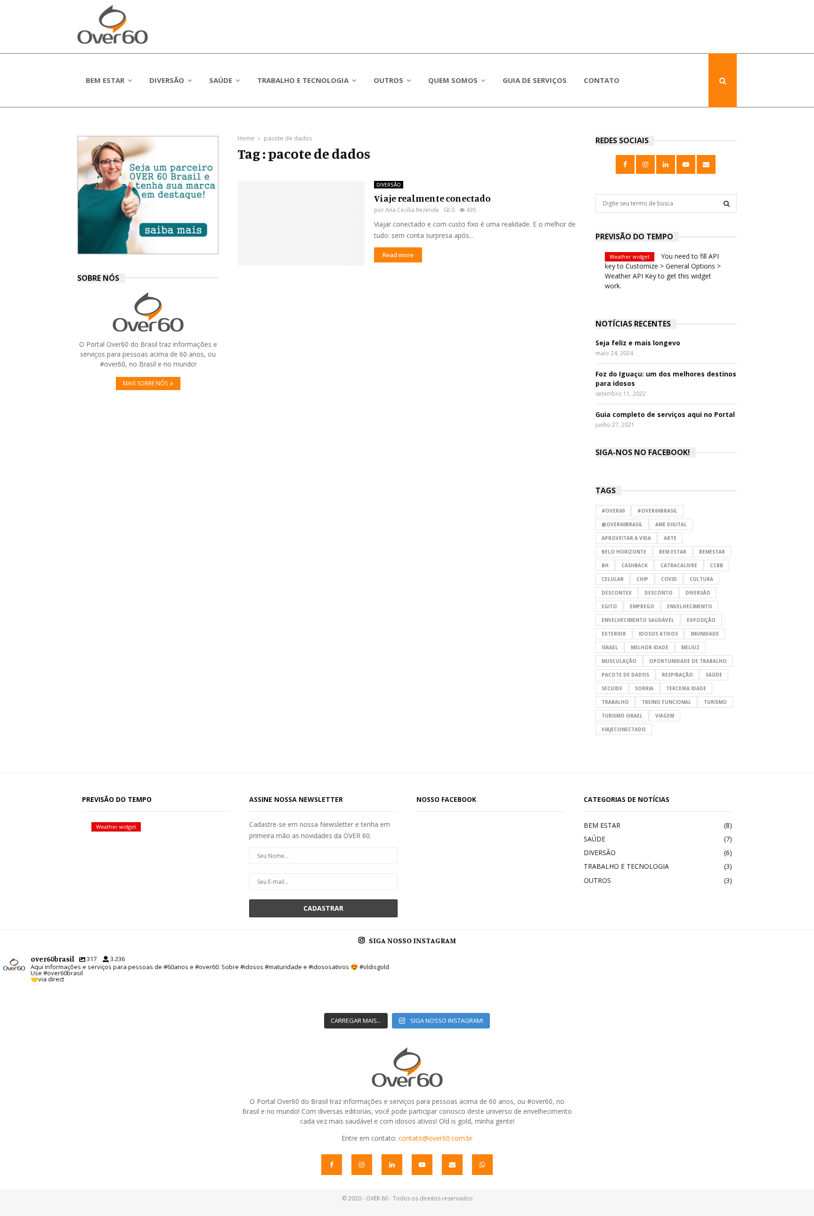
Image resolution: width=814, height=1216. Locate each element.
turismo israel (622, 715)
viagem (664, 715)
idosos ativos (658, 633)
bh (605, 565)
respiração (677, 674)
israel (610, 647)
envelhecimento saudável (638, 620)
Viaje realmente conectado (432, 198)
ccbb (716, 565)
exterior (614, 633)
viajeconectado (624, 729)
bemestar (712, 551)
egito (609, 606)
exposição (701, 620)
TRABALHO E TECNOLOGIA (303, 80)
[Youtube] (422, 1164)
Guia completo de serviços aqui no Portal (665, 414)
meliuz (690, 647)
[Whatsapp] (482, 1164)
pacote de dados (625, 674)
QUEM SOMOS (453, 80)
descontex (617, 592)
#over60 (613, 510)
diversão (697, 592)
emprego (642, 606)
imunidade (705, 633)
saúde (714, 674)
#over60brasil (657, 510)
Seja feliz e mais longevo (637, 342)
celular (613, 579)
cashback (634, 565)
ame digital (671, 524)
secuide (612, 688)
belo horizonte (624, 551)
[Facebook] (331, 1164)
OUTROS (388, 80)
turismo (715, 702)
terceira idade (686, 688)
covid (669, 579)
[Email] (452, 1164)
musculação (619, 661)
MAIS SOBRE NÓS (145, 383)
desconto (658, 592)
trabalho (615, 702)
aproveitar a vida (626, 538)
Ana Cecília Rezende (412, 210)
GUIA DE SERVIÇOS (535, 80)
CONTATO (601, 80)
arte (670, 538)
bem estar (672, 551)
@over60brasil (622, 524)
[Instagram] (361, 1164)
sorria (644, 688)
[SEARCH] (726, 203)
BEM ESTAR (105, 80)
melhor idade (649, 647)
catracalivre (678, 565)
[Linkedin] (392, 1164)
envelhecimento (689, 606)
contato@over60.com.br (435, 1138)
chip (642, 579)
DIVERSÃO (166, 80)
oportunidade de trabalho (688, 661)
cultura (701, 579)
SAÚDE (220, 80)
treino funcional (666, 702)
